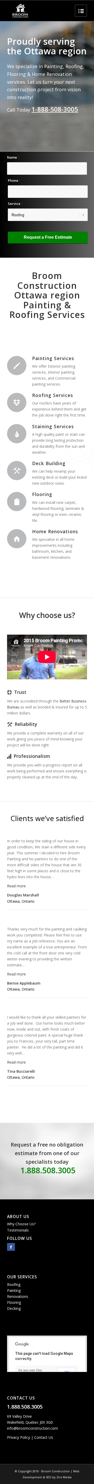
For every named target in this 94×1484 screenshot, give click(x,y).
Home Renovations (55, 531)
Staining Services (53, 426)
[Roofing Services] (16, 402)
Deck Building (49, 463)
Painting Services (53, 358)
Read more (16, 885)
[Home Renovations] (16, 538)
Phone (14, 180)
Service (15, 203)
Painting (14, 1290)
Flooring (42, 494)
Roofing (13, 1284)
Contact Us (43, 1437)
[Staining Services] (16, 433)
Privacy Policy (18, 1437)
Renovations (17, 1296)
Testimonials (18, 1230)
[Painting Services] (16, 365)
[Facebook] (11, 1247)
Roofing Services (52, 395)
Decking (14, 1308)
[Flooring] (16, 501)
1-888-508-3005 (55, 109)
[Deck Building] (16, 470)
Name (13, 157)
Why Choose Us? (21, 1223)
